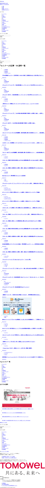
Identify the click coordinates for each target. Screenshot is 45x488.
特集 (3, 7)
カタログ (4, 23)
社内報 (3, 29)
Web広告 (4, 367)
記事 (3, 6)
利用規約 (4, 483)
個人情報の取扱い (5, 484)
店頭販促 (4, 20)
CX (2, 19)
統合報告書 (4, 54)
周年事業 (4, 31)
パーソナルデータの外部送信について (9, 485)
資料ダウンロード (5, 9)
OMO (3, 42)
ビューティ (4, 13)
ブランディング (5, 21)
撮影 (3, 24)
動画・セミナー (5, 8)
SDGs (3, 22)
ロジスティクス (5, 30)
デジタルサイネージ (6, 26)
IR (2, 18)
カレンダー (4, 25)
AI (2, 41)
